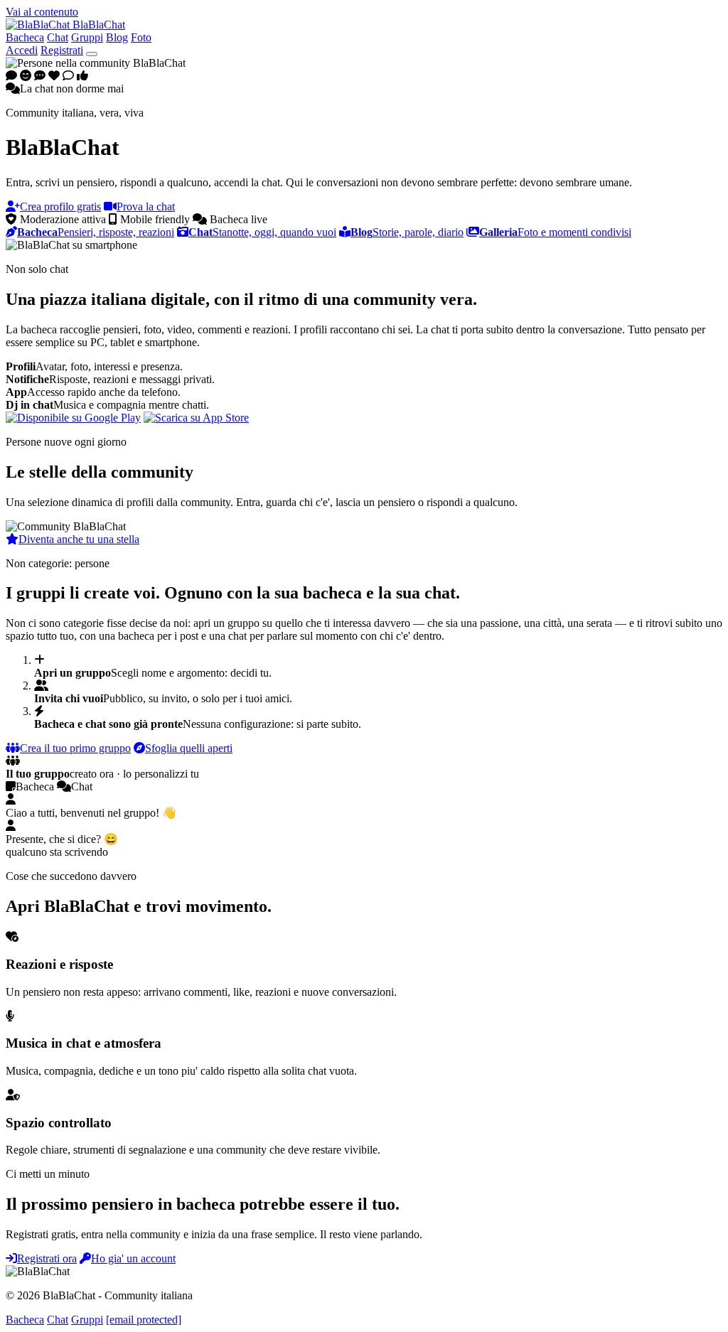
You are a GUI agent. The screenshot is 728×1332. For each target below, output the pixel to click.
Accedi (22, 50)
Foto (141, 37)
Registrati (62, 50)
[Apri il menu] (91, 54)
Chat (57, 37)
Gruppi (87, 37)
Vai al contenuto (42, 12)
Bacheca (25, 37)
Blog (117, 37)
